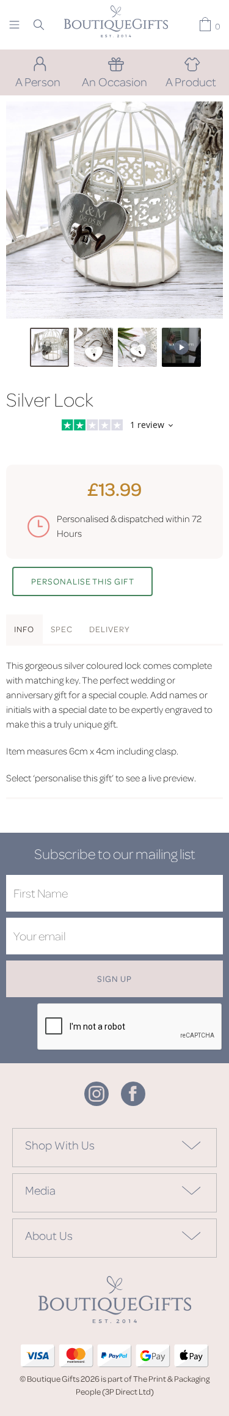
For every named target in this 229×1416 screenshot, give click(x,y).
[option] (114, 210)
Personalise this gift (82, 581)
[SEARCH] (38, 24)
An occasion (114, 81)
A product (190, 81)
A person (37, 81)
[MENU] (14, 24)
